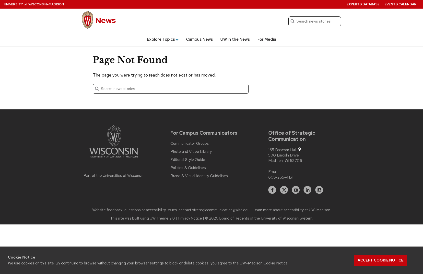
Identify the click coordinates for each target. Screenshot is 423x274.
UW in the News (235, 39)
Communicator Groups (189, 143)
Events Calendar (400, 4)
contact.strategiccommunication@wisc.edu (213, 210)
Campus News (199, 39)
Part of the (113, 175)
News (105, 20)
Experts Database (363, 4)
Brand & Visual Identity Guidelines (199, 175)
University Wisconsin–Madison (34, 4)
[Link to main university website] (113, 142)
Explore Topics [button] (161, 39)
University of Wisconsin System (286, 218)
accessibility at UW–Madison (307, 210)
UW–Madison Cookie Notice (264, 263)
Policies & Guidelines (188, 167)
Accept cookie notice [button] (380, 260)
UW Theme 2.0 (162, 218)
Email (272, 171)
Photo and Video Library (191, 151)
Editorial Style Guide (187, 159)
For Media (267, 39)
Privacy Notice (190, 218)
